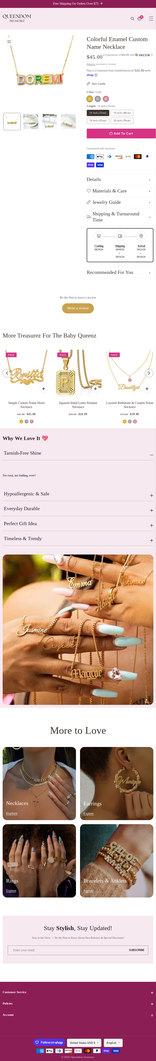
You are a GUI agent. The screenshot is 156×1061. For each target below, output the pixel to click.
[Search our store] (134, 18)
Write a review (78, 308)
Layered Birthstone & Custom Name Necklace (129, 405)
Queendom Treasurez (82, 1057)
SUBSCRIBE (136, 950)
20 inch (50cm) (122, 120)
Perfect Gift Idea (20, 523)
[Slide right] (77, 121)
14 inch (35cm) (97, 112)
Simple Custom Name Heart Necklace (26, 405)
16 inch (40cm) (122, 112)
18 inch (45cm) (97, 120)
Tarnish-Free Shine (22, 453)
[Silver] (98, 99)
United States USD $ (83, 1042)
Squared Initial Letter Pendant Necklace (78, 405)
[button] (128, 55)
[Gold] (90, 99)
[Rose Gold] (106, 99)
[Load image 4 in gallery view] (68, 121)
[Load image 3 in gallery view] (49, 121)
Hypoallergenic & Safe (26, 493)
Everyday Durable (22, 508)
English (112, 1042)
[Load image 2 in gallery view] (30, 121)
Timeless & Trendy (23, 538)
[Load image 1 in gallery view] (12, 121)
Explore (11, 813)
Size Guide (99, 83)
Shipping (91, 64)
